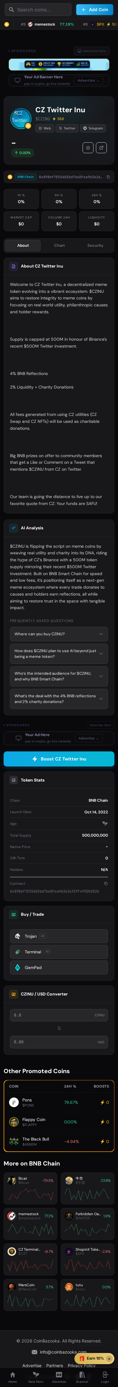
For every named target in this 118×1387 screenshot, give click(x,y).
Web (47, 128)
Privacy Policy (82, 1365)
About (23, 245)
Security (95, 245)
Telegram (95, 128)
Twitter (69, 128)
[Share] (101, 147)
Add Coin (98, 9)
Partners (54, 1365)
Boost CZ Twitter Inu (63, 759)
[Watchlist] (88, 147)
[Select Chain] (6, 24)
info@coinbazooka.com (63, 1351)
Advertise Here (94, 51)
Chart (59, 245)
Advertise (31, 1365)
